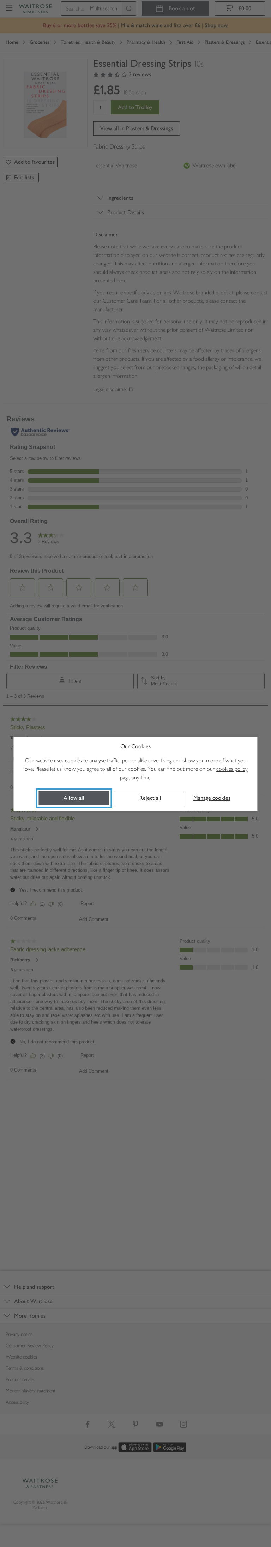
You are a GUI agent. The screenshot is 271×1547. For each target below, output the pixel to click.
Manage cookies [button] (211, 798)
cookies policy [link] (232, 769)
